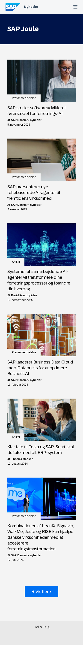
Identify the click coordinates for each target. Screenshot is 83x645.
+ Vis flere (41, 591)
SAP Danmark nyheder (26, 120)
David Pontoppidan (24, 295)
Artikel (16, 261)
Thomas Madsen (22, 459)
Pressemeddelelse (24, 98)
